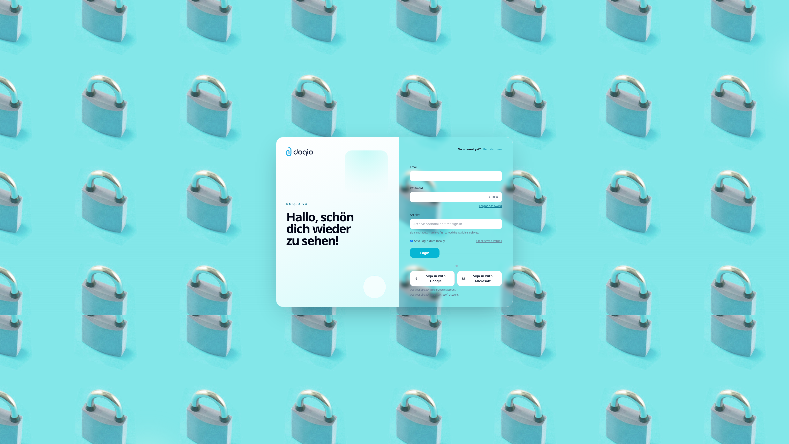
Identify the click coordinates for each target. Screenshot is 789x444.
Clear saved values (489, 241)
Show (493, 197)
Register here (492, 149)
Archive (415, 215)
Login (424, 253)
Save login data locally (429, 241)
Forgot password (490, 206)
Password (416, 188)
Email (414, 167)
